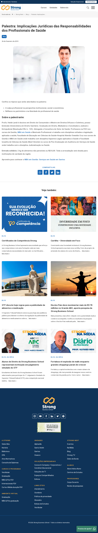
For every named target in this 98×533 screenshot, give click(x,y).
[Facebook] (46, 416)
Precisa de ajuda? (85, 529)
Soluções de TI (40, 472)
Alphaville (38, 444)
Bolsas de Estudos (41, 504)
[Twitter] (57, 416)
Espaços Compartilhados (44, 475)
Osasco (37, 455)
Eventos (70, 444)
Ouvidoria (38, 493)
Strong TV (71, 455)
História (5, 448)
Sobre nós (64, 8)
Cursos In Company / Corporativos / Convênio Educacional (48, 466)
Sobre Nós (6, 444)
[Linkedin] (51, 416)
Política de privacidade (43, 496)
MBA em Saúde (23, 132)
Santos (37, 451)
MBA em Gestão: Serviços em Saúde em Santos (44, 159)
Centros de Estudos (74, 472)
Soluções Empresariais (77, 2)
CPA (3, 455)
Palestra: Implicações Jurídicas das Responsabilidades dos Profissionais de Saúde (39, 14)
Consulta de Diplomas (10, 463)
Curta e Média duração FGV (12, 487)
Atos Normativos (8, 459)
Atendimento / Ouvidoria (10, 2)
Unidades (53, 8)
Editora (37, 479)
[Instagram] (34, 416)
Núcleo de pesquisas (75, 486)
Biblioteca (5, 451)
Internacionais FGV (9, 484)
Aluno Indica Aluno (74, 469)
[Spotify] (63, 416)
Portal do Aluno (91, 2)
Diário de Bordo (73, 459)
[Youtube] (40, 416)
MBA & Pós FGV (8, 480)
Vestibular (6, 472)
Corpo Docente (73, 482)
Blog (27, 14)
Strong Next (19, 14)
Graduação (6, 476)
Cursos (44, 8)
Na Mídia (70, 448)
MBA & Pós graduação (10, 501)
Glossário (38, 500)
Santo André (39, 448)
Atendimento (39, 489)
